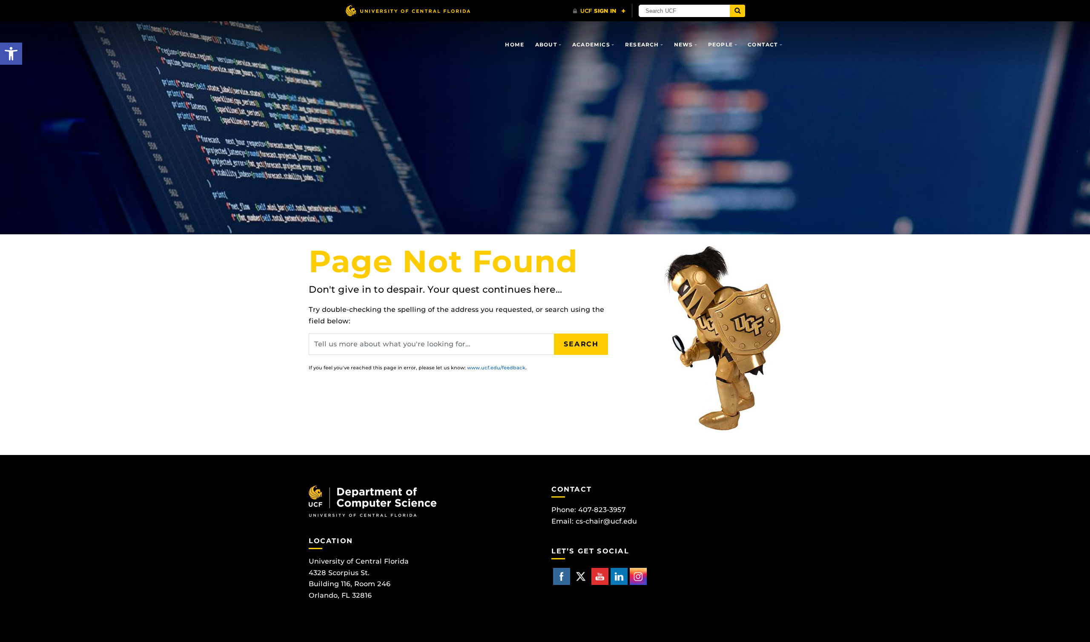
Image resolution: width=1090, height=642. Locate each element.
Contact (763, 44)
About (546, 44)
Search (581, 344)
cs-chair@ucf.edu (606, 521)
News (683, 44)
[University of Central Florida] (408, 10)
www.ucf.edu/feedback (496, 368)
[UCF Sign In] (599, 11)
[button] (11, 54)
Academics (591, 44)
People (720, 44)
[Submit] (737, 11)
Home (514, 44)
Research (642, 44)
